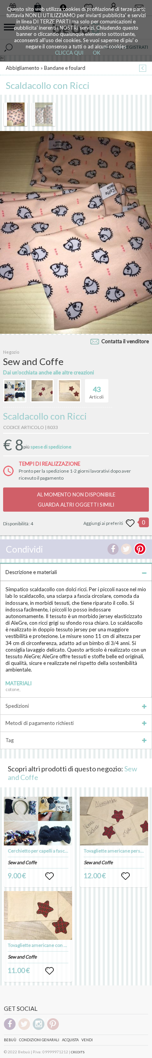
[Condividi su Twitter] (126, 549)
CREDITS (78, 1052)
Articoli (96, 392)
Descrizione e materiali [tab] (31, 572)
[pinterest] (53, 1028)
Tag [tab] (9, 740)
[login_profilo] (49, 876)
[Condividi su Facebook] (113, 549)
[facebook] (10, 1028)
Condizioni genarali (39, 1040)
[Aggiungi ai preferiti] (130, 523)
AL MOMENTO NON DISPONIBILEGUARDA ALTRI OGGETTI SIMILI (76, 499)
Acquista (70, 1040)
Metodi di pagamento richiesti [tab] (39, 723)
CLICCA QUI (69, 53)
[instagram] (38, 1028)
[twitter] (24, 1028)
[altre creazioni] (15, 390)
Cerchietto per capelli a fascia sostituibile (50, 851)
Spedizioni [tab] (17, 706)
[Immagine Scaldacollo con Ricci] (15, 114)
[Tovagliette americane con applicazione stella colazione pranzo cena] (38, 915)
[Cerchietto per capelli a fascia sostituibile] (38, 821)
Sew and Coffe (22, 862)
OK (96, 53)
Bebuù (10, 1040)
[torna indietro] (142, 69)
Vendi (87, 1040)
